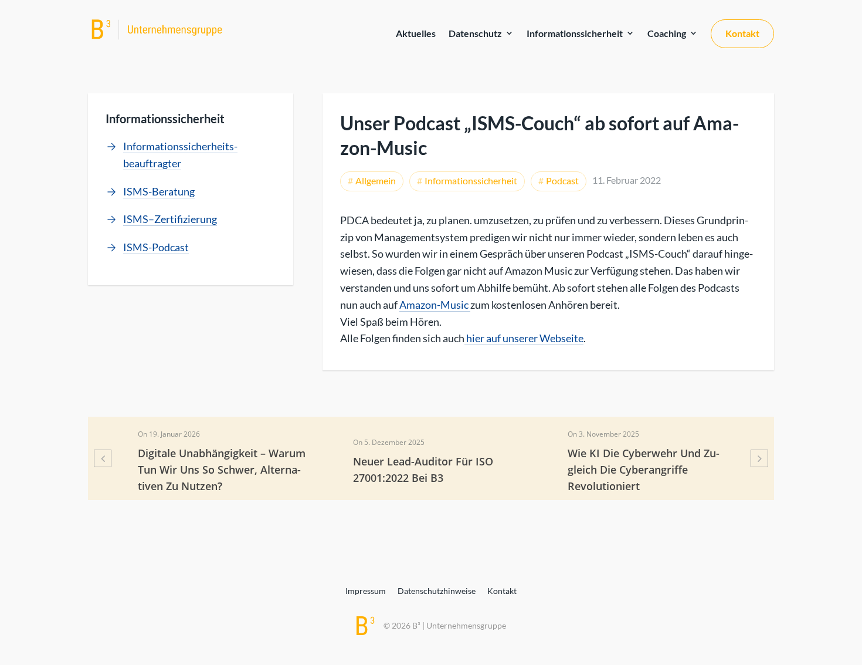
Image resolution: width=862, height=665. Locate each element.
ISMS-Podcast (156, 247)
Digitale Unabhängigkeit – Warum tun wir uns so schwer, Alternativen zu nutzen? (222, 469)
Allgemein (375, 180)
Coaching (666, 33)
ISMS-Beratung (159, 191)
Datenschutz (475, 33)
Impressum (365, 591)
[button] (102, 458)
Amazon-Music (434, 304)
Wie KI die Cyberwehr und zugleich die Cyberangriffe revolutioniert (644, 469)
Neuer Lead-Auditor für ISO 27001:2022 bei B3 (423, 469)
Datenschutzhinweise (437, 591)
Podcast (562, 180)
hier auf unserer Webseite (523, 338)
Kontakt (742, 33)
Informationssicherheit (575, 33)
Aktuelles (416, 33)
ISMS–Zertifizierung (170, 218)
